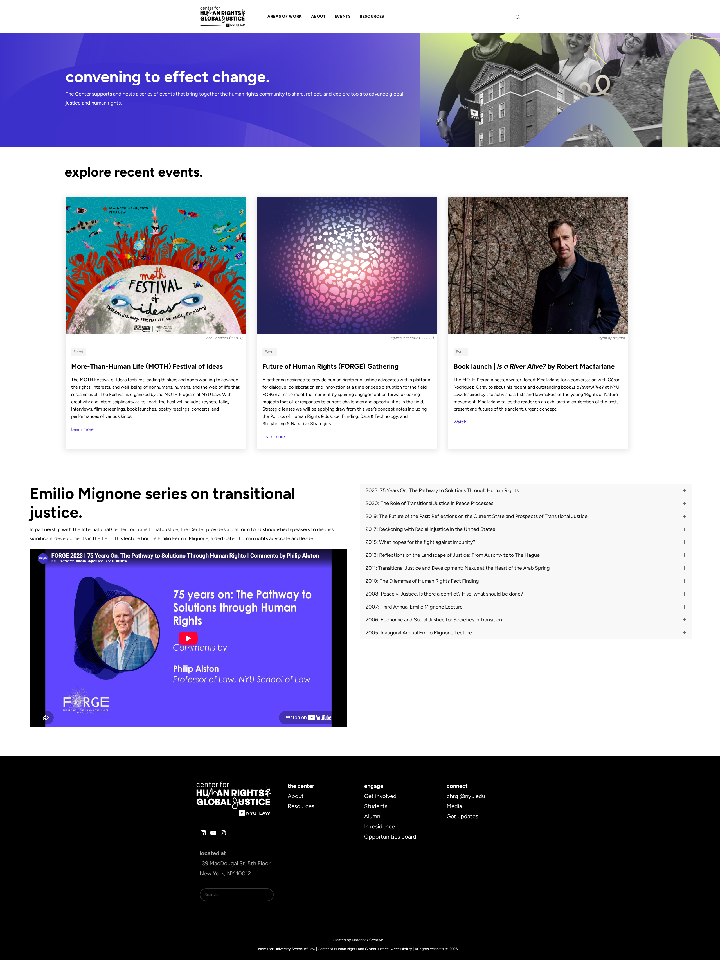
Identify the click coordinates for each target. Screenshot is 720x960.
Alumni (373, 816)
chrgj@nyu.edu (466, 796)
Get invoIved (380, 796)
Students (375, 806)
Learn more (82, 429)
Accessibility (401, 949)
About (296, 796)
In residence (379, 826)
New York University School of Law (286, 949)
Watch (460, 422)
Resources (301, 806)
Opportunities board (390, 836)
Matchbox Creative (367, 940)
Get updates (462, 816)
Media (454, 806)
